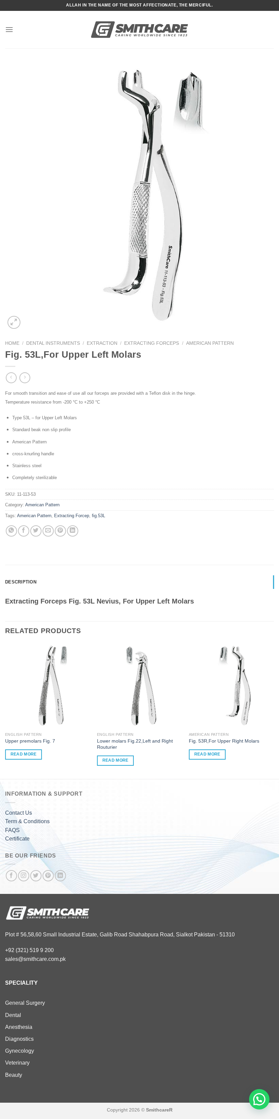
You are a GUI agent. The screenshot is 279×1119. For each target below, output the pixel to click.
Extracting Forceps (151, 343)
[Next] (273, 710)
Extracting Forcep (71, 515)
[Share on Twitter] (36, 531)
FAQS (12, 830)
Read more (24, 754)
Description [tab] (20, 581)
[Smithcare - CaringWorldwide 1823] (139, 29)
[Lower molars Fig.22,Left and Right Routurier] (139, 685)
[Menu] (9, 29)
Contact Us (18, 813)
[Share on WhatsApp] (11, 531)
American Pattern (210, 343)
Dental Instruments (53, 343)
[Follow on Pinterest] (48, 875)
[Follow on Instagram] (23, 875)
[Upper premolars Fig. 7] (47, 685)
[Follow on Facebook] (11, 875)
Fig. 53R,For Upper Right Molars (224, 741)
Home (12, 343)
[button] (259, 1099)
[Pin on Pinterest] (60, 531)
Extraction (102, 343)
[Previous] (5, 710)
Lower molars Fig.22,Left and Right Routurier (135, 744)
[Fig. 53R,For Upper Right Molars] (231, 685)
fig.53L (98, 515)
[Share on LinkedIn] (72, 531)
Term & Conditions (27, 821)
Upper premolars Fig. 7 (30, 741)
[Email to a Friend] (48, 531)
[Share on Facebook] (23, 531)
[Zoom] (14, 322)
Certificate (17, 839)
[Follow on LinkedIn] (60, 875)
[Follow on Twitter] (36, 875)
